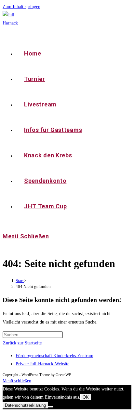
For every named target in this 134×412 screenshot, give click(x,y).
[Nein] (50, 406)
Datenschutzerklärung (25, 405)
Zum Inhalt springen (21, 6)
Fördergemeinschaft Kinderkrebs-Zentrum (54, 355)
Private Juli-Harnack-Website (42, 363)
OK (86, 397)
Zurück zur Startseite (22, 343)
